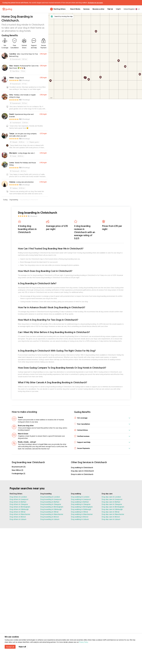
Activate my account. (95, 3)
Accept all (10, 647)
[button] (102, 418)
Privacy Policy (83, 642)
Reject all (22, 647)
